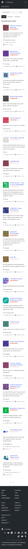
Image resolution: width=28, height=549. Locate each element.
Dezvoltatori (4, 507)
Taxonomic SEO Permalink (14, 232)
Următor (16, 482)
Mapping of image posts (17, 408)
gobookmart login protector (14, 456)
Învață (3, 502)
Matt (3, 517)
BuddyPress (5, 522)
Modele (17, 498)
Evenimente (18, 505)
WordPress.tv (5, 510)
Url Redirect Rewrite (16, 278)
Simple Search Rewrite (17, 341)
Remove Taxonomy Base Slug (16, 26)
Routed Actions (15, 322)
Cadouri (17, 510)
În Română (8, 529)
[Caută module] (20, 12)
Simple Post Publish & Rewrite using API (16, 299)
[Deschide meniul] (25, 2)
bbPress (4, 520)
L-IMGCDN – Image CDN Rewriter (16, 209)
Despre (3, 490)
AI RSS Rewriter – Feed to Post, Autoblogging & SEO (17, 183)
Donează (18, 507)
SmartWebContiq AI (16, 430)
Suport (3, 505)
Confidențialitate (5, 498)
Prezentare (18, 490)
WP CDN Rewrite (15, 118)
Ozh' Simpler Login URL (17, 138)
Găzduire (3, 495)
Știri (2, 493)
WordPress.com (6, 515)
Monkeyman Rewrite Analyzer (15, 52)
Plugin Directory (5, 6)
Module (17, 495)
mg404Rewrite (14, 161)
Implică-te (17, 502)
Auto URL (13, 257)
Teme (16, 493)
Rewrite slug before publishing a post (16, 385)
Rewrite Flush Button (16, 96)
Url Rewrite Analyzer (16, 73)
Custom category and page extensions (16, 364)
